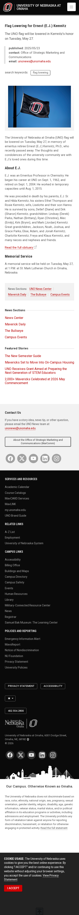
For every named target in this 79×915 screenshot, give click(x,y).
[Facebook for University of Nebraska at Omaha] (10, 458)
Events (9, 588)
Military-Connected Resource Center (27, 605)
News (8, 611)
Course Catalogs (15, 492)
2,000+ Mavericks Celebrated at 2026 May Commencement (35, 381)
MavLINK (10, 504)
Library (9, 599)
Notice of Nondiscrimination (22, 650)
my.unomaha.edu (15, 509)
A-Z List (10, 531)
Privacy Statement (16, 661)
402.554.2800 (16, 710)
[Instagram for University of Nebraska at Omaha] (56, 458)
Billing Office (12, 565)
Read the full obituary (19, 247)
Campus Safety (14, 582)
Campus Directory (16, 576)
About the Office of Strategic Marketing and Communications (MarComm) (38, 442)
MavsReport (12, 644)
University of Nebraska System (24, 543)
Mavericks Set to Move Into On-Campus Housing (39, 362)
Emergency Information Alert (22, 638)
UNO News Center (40, 288)
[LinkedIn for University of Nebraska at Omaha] (45, 458)
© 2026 (10, 743)
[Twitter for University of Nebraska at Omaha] (22, 458)
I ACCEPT (13, 888)
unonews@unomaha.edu (34, 61)
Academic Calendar (17, 487)
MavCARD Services (17, 498)
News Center (14, 318)
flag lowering (40, 72)
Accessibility (13, 559)
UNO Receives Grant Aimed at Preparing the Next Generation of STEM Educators (36, 371)
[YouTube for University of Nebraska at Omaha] (33, 458)
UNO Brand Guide (15, 515)
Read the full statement (54, 827)
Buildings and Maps (17, 570)
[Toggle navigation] (71, 7)
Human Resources (16, 593)
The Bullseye (38, 294)
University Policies (16, 667)
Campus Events (60, 294)
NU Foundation (14, 655)
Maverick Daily (17, 294)
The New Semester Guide (23, 356)
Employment (12, 537)
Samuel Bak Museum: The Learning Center (31, 622)
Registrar (10, 616)
